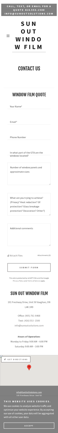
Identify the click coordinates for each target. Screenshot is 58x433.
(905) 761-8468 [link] (32, 315)
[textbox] (29, 105)
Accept (28, 426)
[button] (8, 36)
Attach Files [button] (16, 255)
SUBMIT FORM (29, 267)
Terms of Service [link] (34, 281)
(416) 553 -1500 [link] (32, 320)
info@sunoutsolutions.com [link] (29, 325)
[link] (29, 36)
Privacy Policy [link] (18, 281)
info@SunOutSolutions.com (29, 392)
